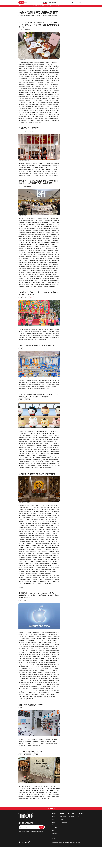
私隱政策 (39, 831)
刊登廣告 (62, 819)
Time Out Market (63, 822)
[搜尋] (76, 2)
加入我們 (53, 822)
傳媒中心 (53, 816)
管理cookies (54, 833)
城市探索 (45, 2)
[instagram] (29, 842)
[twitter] (22, 842)
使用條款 (33, 831)
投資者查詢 (54, 819)
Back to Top (52, 808)
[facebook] (19, 842)
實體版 (78, 816)
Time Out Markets (52, 2)
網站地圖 (53, 838)
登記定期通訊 (63, 816)
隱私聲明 (53, 825)
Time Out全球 (71, 816)
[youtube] (26, 842)
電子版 (78, 819)
